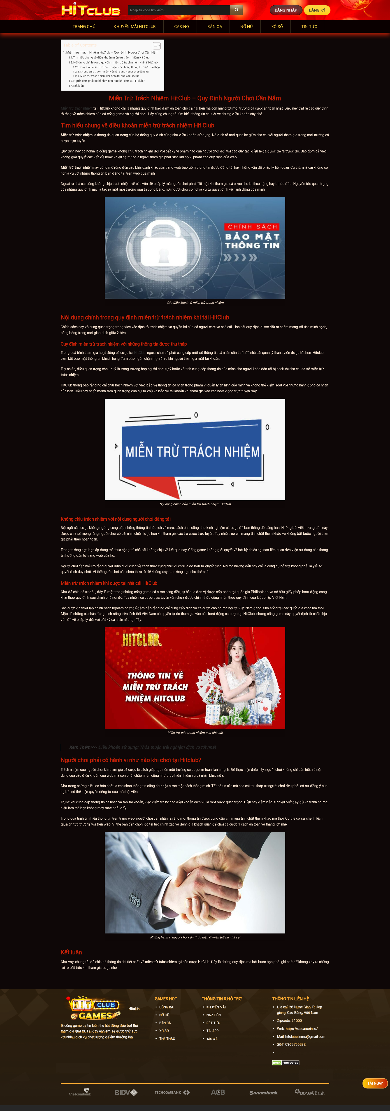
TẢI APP (213, 1031)
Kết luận (78, 85)
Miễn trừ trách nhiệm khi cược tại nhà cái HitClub (109, 75)
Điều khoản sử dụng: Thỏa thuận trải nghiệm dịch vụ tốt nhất (157, 747)
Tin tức (309, 26)
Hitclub (133, 1009)
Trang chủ (83, 26)
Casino (181, 26)
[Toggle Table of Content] (154, 46)
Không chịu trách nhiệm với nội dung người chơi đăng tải (114, 71)
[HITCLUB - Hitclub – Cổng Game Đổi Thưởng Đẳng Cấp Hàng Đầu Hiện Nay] (91, 10)
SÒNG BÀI (166, 1007)
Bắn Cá (214, 26)
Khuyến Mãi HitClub (135, 26)
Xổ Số (277, 26)
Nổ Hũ (246, 26)
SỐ (166, 1031)
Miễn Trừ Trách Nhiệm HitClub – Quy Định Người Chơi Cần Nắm (112, 52)
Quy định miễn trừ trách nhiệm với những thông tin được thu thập (119, 67)
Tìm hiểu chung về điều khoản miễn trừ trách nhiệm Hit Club (111, 57)
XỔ (161, 1031)
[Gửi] (236, 10)
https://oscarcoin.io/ (302, 1029)
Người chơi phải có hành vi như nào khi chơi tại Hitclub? (109, 80)
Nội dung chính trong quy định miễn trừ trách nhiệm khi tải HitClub (115, 62)
